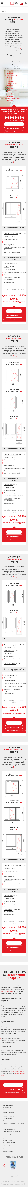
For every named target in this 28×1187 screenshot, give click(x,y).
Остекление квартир (8, 1112)
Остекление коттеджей (9, 1110)
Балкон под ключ (7, 1118)
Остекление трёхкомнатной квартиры (12, 91)
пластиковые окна (7, 991)
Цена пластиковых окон (9, 1138)
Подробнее (17, 162)
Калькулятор (6, 1127)
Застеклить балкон (19, 1123)
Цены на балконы (7, 1140)
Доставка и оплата (8, 1151)
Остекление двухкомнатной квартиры (12, 83)
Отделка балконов (8, 1120)
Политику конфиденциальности (17, 1186)
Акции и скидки (7, 1145)
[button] (26, 3)
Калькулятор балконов (9, 1129)
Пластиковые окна (8, 1105)
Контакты (5, 1149)
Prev (5, 1165)
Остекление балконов (9, 1116)
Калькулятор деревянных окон (11, 1134)
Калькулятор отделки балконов (11, 1131)
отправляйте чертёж (17, 1071)
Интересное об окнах (16, 1145)
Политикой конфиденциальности (15, 132)
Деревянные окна (7, 1107)
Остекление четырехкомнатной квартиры (13, 98)
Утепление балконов (8, 1123)
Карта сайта (14, 1176)
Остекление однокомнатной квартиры (12, 75)
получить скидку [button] (14, 128)
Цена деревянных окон (9, 1142)
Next (23, 1165)
